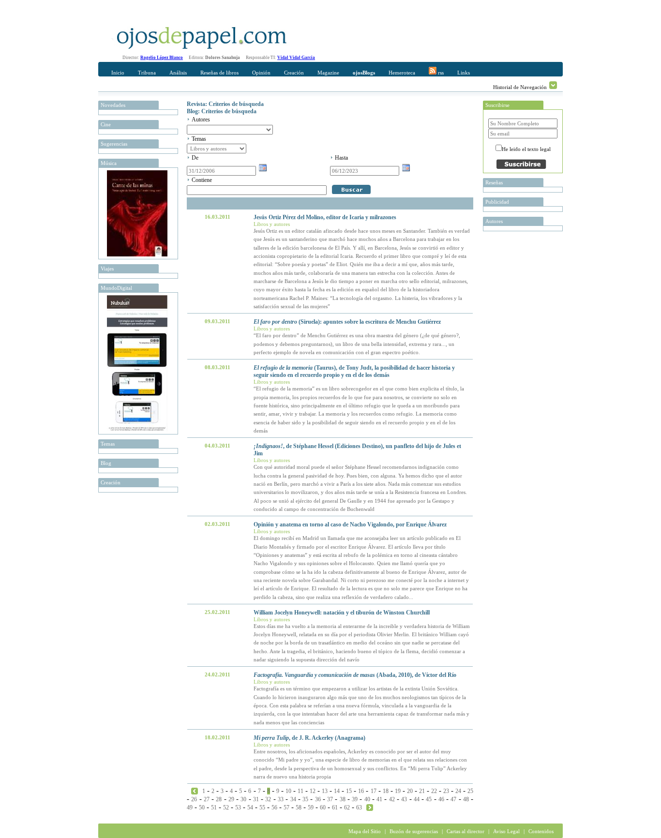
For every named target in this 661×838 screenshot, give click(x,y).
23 (446, 791)
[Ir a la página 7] (194, 790)
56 (274, 807)
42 (392, 799)
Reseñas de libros (219, 72)
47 (453, 799)
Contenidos (541, 831)
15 (349, 791)
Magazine (328, 72)
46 (441, 799)
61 (335, 807)
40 (367, 799)
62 (347, 807)
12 (312, 791)
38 (343, 799)
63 (359, 807)
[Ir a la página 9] (369, 807)
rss (440, 72)
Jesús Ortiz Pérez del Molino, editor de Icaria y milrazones (325, 217)
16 (361, 791)
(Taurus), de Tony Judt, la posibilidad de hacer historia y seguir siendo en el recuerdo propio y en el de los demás (354, 371)
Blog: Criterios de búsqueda (221, 111)
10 (288, 791)
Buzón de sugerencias (414, 831)
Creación (294, 72)
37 (330, 799)
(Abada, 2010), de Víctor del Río (355, 675)
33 (281, 799)
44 (417, 799)
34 (293, 799)
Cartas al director (465, 831)
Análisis (178, 72)
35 (305, 799)
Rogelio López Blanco (161, 57)
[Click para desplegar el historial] (553, 85)
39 (355, 799)
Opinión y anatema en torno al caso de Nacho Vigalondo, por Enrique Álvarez (350, 524)
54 (250, 807)
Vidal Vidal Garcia (296, 57)
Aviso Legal (506, 831)
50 (202, 807)
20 (410, 791)
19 (398, 791)
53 (238, 807)
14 (337, 791)
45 (429, 799)
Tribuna (147, 72)
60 (323, 807)
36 (318, 799)
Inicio (117, 72)
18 (386, 791)
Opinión (261, 72)
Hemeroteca (402, 72)
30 (243, 799)
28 (219, 799)
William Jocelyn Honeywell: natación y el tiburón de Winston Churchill (342, 612)
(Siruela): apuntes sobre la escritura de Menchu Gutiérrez (347, 321)
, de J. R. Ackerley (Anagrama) (309, 737)
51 (214, 807)
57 (286, 807)
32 (268, 799)
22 (434, 791)
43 (404, 799)
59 (311, 807)
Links (463, 72)
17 (373, 791)
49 (190, 807)
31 (256, 799)
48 (466, 799)
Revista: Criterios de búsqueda (225, 104)
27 (207, 799)
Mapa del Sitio (364, 831)
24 (458, 791)
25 (470, 791)
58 (298, 807)
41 (379, 799)
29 (231, 799)
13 (325, 791)
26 (194, 799)
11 (300, 791)
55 (262, 807)
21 (422, 791)
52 (226, 807)
